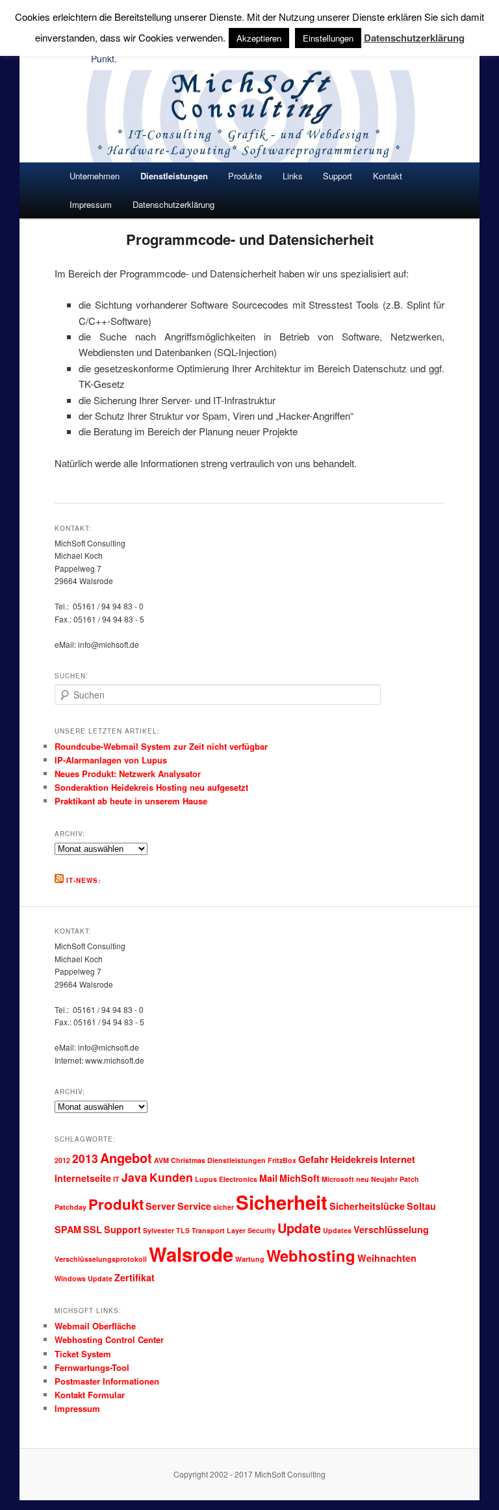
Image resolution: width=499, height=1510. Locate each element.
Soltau (421, 1205)
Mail (268, 1177)
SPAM (68, 1229)
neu (362, 1179)
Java (134, 1177)
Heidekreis (354, 1159)
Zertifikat (134, 1277)
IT (116, 1179)
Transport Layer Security (233, 1230)
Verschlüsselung (391, 1229)
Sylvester (158, 1230)
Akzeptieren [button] (259, 38)
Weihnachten (386, 1257)
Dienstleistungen (236, 1160)
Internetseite (83, 1177)
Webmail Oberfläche (95, 1326)
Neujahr (384, 1179)
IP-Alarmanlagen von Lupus (111, 760)
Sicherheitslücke (367, 1205)
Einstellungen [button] (328, 38)
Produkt (116, 1204)
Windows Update (83, 1278)
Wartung (249, 1259)
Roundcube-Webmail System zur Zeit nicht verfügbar (161, 746)
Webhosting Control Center (109, 1339)
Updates (337, 1230)
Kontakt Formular (90, 1394)
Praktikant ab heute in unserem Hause (131, 801)
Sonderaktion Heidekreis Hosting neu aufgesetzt (151, 787)
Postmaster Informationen (107, 1381)
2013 (85, 1158)
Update (299, 1227)
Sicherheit (281, 1202)
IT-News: (83, 880)
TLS (183, 1230)
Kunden (171, 1177)
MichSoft (299, 1177)
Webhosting (310, 1255)
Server (160, 1205)
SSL (92, 1229)
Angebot (126, 1157)
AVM (161, 1160)
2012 (62, 1160)
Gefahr (313, 1159)
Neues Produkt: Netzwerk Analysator (128, 773)
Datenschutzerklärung (173, 204)
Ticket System (83, 1354)
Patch (409, 1179)
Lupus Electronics (226, 1179)
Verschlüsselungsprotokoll (101, 1259)
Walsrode (191, 1254)
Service (194, 1205)
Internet (397, 1159)
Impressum (91, 204)
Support (122, 1229)
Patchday (70, 1207)
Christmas (188, 1160)
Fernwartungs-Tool (92, 1367)
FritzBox (282, 1160)
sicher (223, 1207)
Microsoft (338, 1179)
